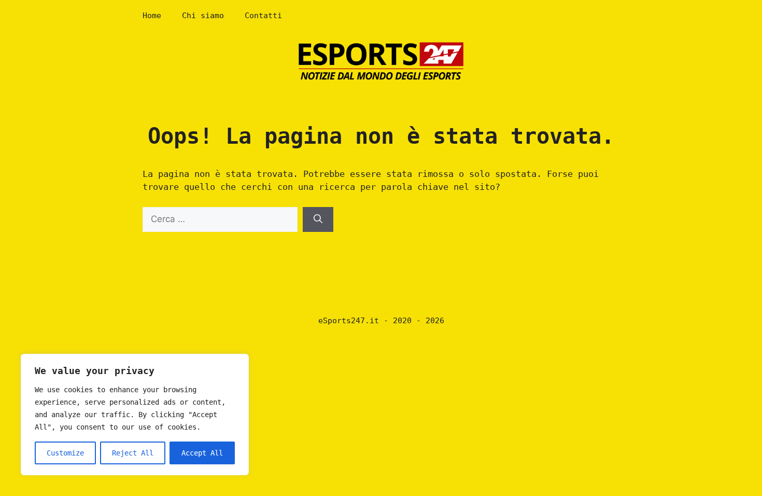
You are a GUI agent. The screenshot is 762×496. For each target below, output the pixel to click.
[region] (135, 414)
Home (152, 15)
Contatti (263, 15)
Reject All (132, 453)
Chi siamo (203, 15)
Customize (65, 453)
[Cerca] (318, 219)
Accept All (202, 453)
